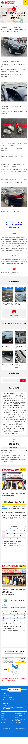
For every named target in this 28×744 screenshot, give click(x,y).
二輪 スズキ (8, 426)
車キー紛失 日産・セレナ (7, 365)
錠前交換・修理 (18, 432)
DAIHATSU (13, 397)
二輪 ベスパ (18, 426)
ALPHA (20, 393)
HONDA (12, 400)
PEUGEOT (13, 407)
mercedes (5, 405)
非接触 (20, 433)
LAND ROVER (6, 404)
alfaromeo (13, 393)
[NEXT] (24, 526)
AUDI (6, 395)
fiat (4, 398)
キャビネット (17, 414)
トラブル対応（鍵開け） (16, 421)
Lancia (22, 402)
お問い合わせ (18, 723)
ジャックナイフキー (7, 419)
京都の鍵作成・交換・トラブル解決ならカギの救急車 (14, 728)
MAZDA (21, 404)
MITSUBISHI (13, 405)
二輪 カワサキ (19, 425)
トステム (5, 421)
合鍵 (23, 428)
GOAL (21, 398)
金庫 (10, 432)
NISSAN (5, 407)
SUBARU (5, 409)
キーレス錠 (17, 416)
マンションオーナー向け (7, 721)
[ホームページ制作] (18, 731)
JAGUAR (5, 402)
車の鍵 (2, 716)
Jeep (11, 402)
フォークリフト (9, 423)
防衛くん (7, 433)
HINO (6, 400)
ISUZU (19, 400)
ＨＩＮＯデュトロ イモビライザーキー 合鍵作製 (20, 366)
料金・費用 (17, 721)
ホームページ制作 (11, 731)
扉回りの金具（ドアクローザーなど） (11, 430)
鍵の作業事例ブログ (20, 714)
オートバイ (8, 414)
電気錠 (13, 433)
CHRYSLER (19, 395)
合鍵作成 (3, 714)
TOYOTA (20, 409)
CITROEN (5, 397)
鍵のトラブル (4, 719)
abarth (6, 393)
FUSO (15, 398)
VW (8, 411)
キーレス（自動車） (8, 418)
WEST (13, 411)
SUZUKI (12, 409)
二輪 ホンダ (5, 428)
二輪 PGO (18, 423)
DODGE (21, 397)
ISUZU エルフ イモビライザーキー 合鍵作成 (20, 346)
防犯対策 (3, 723)
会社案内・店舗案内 (20, 719)
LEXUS (14, 404)
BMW (12, 395)
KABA (16, 402)
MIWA (22, 405)
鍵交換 (2, 717)
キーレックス (19, 418)
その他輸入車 (21, 411)
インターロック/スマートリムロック (13, 412)
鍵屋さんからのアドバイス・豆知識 (21, 716)
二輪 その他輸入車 (8, 425)
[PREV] (3, 526)
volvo (3, 411)
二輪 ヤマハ (15, 428)
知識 (5, 432)
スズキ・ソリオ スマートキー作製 (7, 345)
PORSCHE (20, 407)
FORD (10, 398)
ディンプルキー (19, 419)
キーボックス (8, 416)
